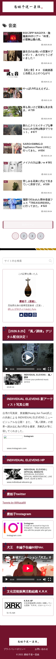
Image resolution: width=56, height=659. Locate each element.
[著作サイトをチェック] (21, 315)
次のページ (28, 224)
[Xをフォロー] (26, 315)
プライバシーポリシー (15, 649)
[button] (50, 261)
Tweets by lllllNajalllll (14, 502)
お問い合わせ (41, 649)
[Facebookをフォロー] (30, 315)
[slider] (25, 369)
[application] (28, 357)
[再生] (6, 369)
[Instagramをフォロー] (35, 315)
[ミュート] (44, 369)
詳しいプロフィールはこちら (22, 309)
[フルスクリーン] (49, 369)
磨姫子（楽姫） (28, 301)
